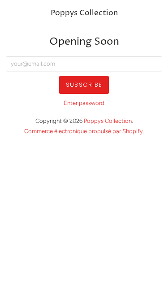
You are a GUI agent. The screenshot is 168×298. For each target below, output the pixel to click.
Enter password (84, 103)
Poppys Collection (84, 13)
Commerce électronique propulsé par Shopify (83, 131)
